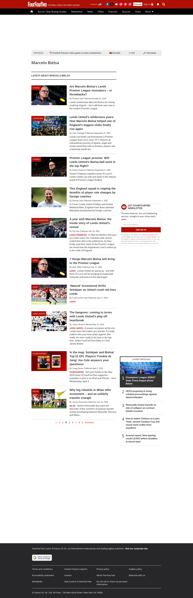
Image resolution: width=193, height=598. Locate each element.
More (148, 11)
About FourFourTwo (105, 575)
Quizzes (126, 11)
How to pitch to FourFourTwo (77, 581)
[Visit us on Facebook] (107, 4)
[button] (163, 4)
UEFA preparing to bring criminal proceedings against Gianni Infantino (141, 394)
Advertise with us (137, 575)
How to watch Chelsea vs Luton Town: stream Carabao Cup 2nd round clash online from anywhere (143, 423)
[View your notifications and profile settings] (158, 4)
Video (101, 11)
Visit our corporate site (136, 548)
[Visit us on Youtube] (116, 4)
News (90, 11)
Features (113, 11)
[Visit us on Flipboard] (125, 4)
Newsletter (77, 11)
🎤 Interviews (149, 53)
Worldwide (37, 581)
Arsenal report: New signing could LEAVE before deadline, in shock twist (142, 438)
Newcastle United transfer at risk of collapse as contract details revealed (141, 408)
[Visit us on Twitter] (112, 4)
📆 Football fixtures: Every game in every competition (75, 53)
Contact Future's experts (75, 569)
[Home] (31, 11)
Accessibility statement (43, 575)
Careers (68, 575)
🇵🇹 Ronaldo (114, 53)
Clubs (138, 11)
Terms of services (148, 235)
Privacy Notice (151, 237)
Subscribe (138, 4)
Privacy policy (102, 569)
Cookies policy (135, 569)
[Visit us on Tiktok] (130, 4)
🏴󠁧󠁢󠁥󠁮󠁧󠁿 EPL (132, 53)
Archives (89, 423)
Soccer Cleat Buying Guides (52, 11)
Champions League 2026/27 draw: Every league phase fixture (141, 380)
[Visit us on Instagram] (121, 4)
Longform (38, 118)
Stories (36, 87)
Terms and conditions (42, 569)
